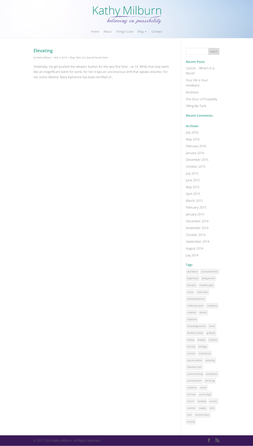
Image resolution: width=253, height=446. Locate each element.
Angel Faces (192, 278)
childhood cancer (195, 305)
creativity (191, 312)
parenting (210, 360)
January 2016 (195, 153)
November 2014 (197, 228)
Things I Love (124, 31)
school (203, 387)
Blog (141, 31)
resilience (192, 387)
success (213, 401)
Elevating (43, 50)
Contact (157, 31)
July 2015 (192, 173)
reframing (209, 380)
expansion (192, 319)
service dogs (205, 394)
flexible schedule (195, 332)
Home (95, 31)
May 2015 (192, 187)
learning (191, 346)
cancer (190, 292)
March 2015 (194, 201)
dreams (203, 312)
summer (191, 408)
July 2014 (192, 255)
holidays (201, 339)
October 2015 (195, 166)
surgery (202, 408)
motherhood (205, 353)
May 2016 (192, 139)
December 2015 (197, 160)
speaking (202, 401)
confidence (212, 305)
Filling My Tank (196, 106)
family (212, 326)
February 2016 (196, 146)
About (108, 31)
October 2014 (195, 235)
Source (190, 401)
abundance (192, 271)
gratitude (211, 332)
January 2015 (195, 214)
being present (208, 278)
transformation (202, 414)
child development (196, 298)
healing (190, 339)
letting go (202, 346)
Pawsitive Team (194, 367)
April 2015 (193, 194)
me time (191, 353)
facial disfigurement (196, 326)
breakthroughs (206, 285)
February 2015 (196, 207)
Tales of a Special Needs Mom (92, 57)
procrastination (194, 380)
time (189, 414)
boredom (191, 285)
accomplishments (209, 271)
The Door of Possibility (201, 99)
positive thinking (195, 373)
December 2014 (197, 221)
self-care (191, 394)
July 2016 (192, 132)
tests (212, 408)
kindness (213, 339)
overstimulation (194, 360)
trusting (190, 421)
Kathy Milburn (44, 57)
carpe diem (202, 292)
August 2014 (194, 248)
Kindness (192, 92)
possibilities (211, 373)
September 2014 (197, 241)
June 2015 (193, 180)
